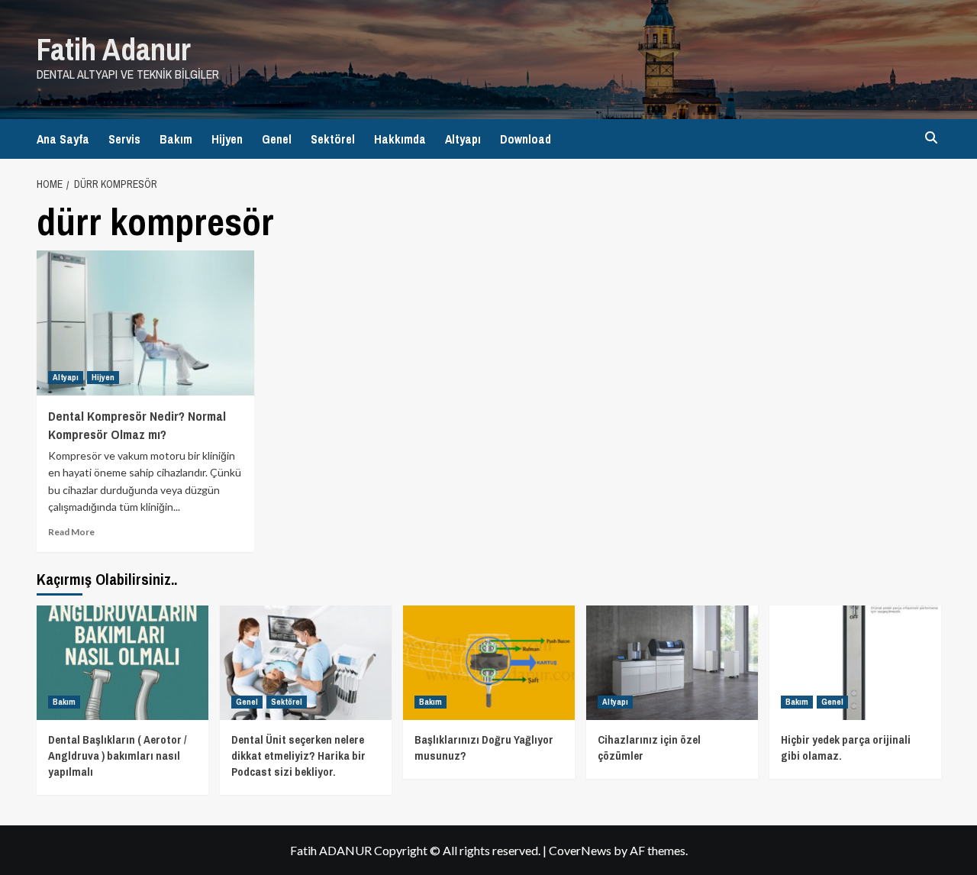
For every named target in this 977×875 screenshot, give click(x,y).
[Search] (931, 137)
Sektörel (333, 139)
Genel (277, 139)
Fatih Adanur (114, 49)
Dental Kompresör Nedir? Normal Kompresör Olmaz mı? (137, 425)
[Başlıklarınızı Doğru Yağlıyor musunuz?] (489, 662)
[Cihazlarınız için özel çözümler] (672, 662)
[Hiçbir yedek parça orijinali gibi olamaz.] (855, 662)
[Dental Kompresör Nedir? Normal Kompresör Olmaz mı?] (145, 323)
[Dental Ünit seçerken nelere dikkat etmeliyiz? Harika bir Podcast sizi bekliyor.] (306, 662)
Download (525, 139)
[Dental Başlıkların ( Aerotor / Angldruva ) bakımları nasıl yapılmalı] (122, 662)
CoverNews (580, 850)
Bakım (176, 139)
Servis (124, 139)
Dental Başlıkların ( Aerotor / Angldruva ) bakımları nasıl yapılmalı (117, 755)
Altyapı (463, 139)
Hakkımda (400, 139)
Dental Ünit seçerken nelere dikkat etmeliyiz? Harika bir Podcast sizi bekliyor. (298, 755)
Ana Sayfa (63, 139)
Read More (71, 532)
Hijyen (227, 139)
